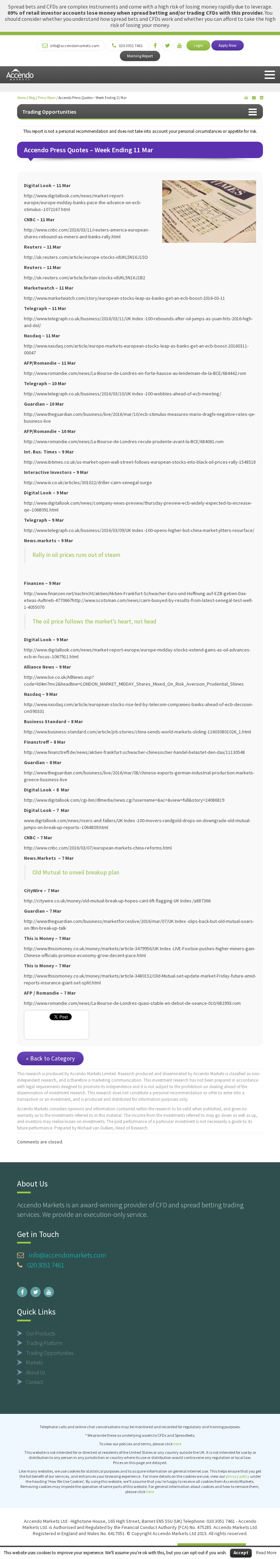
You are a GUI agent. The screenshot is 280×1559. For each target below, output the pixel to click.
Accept (241, 1553)
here (177, 1443)
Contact (34, 1381)
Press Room (47, 97)
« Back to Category (50, 1058)
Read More (266, 1553)
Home (21, 97)
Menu (269, 74)
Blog (32, 97)
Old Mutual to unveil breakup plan (75, 872)
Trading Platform (44, 1342)
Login (198, 45)
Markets (34, 1362)
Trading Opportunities (49, 111)
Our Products (40, 1333)
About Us (35, 1372)
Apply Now (228, 45)
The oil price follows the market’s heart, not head (94, 621)
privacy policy (238, 1476)
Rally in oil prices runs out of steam (76, 555)
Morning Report (140, 55)
